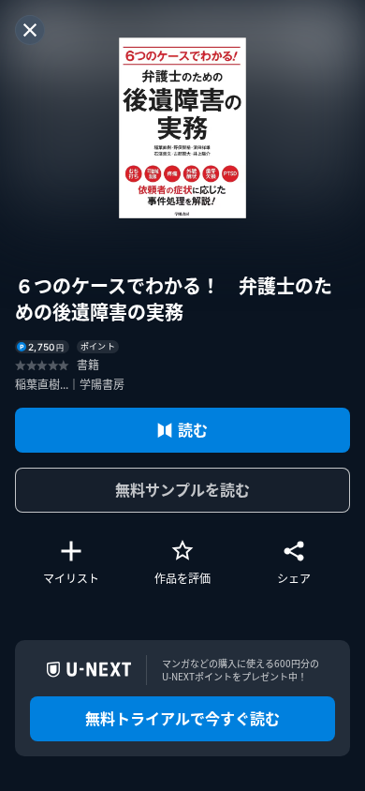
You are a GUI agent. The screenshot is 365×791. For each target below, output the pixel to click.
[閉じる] (30, 30)
